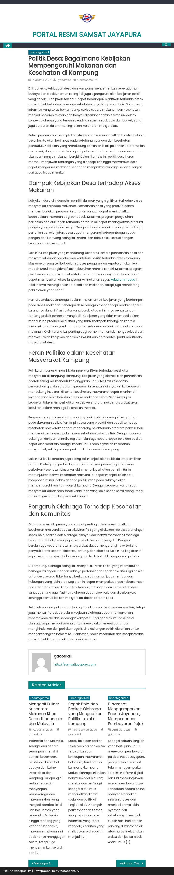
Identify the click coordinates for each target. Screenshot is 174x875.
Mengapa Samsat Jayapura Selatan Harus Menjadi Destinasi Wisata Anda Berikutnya (46, 863)
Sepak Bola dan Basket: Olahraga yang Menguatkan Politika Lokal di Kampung (85, 713)
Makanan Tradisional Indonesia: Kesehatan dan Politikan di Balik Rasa (133, 863)
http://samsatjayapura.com (75, 664)
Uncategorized (39, 52)
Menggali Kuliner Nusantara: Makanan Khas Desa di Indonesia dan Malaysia (45, 713)
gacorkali (64, 80)
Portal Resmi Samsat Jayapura (87, 34)
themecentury (69, 871)
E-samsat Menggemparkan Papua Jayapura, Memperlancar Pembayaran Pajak (125, 713)
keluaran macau (123, 279)
